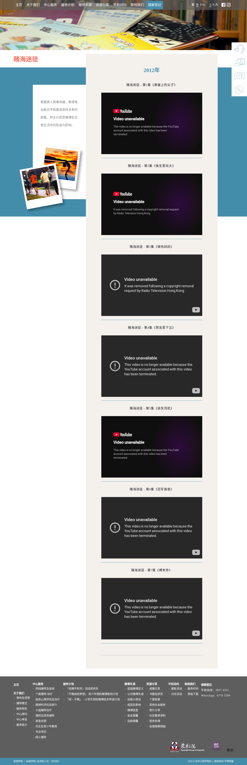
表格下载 (193, 694)
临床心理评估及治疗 (48, 699)
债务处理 (154, 721)
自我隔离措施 (157, 726)
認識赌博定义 (135, 688)
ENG (203, 4)
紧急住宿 (41, 721)
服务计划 (67, 5)
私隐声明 (31, 761)
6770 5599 (223, 695)
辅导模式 (21, 703)
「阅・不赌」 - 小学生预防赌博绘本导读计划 (93, 699)
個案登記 (154, 5)
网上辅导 (41, 737)
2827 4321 (222, 690)
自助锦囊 (132, 721)
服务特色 (21, 708)
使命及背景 (23, 697)
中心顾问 (21, 714)
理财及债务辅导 (45, 715)
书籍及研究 (156, 694)
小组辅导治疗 (44, 710)
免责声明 (18, 761)
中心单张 (21, 719)
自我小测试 (134, 699)
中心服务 (50, 5)
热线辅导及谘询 (45, 688)
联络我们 (137, 5)
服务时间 (193, 688)
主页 (19, 5)
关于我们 (33, 5)
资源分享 (102, 5)
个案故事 (154, 699)
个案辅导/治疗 (44, 694)
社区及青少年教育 (46, 726)
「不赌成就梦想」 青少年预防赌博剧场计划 (92, 694)
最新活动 (176, 688)
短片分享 (154, 710)
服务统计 (21, 724)
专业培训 (41, 731)
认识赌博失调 (135, 694)
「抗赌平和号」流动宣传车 (82, 688)
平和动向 (119, 5)
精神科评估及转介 (46, 704)
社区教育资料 (157, 715)
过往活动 (176, 694)
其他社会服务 (157, 704)
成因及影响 (134, 704)
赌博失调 (85, 5)
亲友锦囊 (132, 715)
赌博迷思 (132, 710)
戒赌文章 (154, 688)
